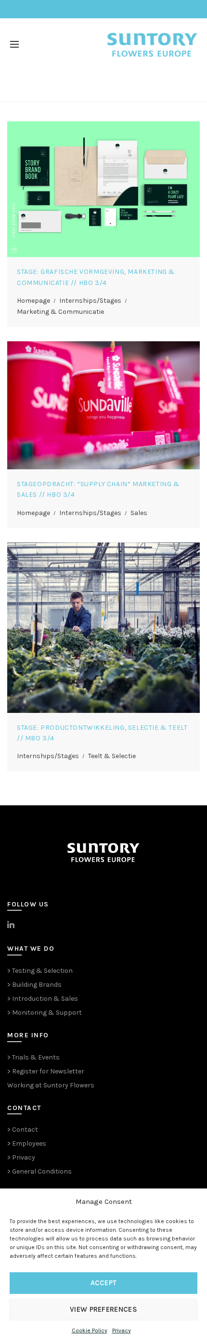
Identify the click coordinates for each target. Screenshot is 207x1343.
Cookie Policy (89, 1330)
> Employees (26, 1143)
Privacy (121, 1330)
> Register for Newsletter (45, 1071)
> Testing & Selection (40, 971)
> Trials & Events (33, 1057)
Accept (104, 1282)
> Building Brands (34, 985)
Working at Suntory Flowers (50, 1085)
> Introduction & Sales (42, 998)
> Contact (22, 1129)
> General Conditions (39, 1171)
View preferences (103, 1309)
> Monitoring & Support (44, 1012)
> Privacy (21, 1157)
